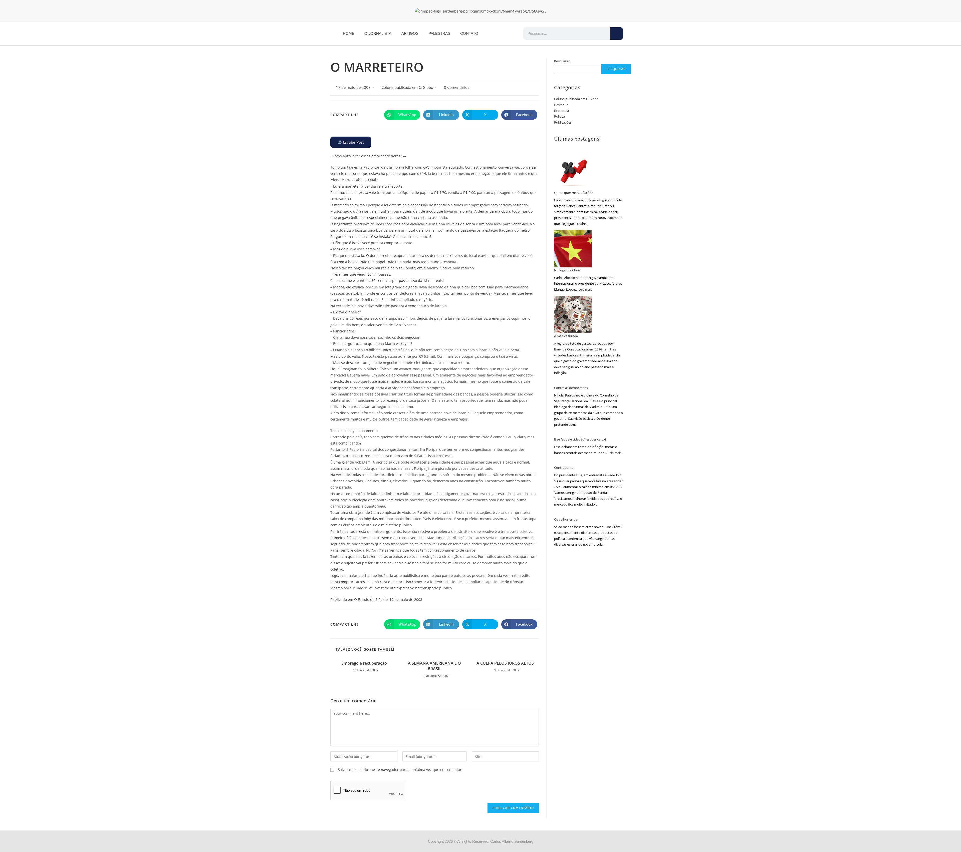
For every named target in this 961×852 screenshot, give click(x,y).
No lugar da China (567, 270)
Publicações (563, 122)
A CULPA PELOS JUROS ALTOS (505, 663)
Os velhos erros (565, 519)
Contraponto (564, 467)
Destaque (561, 105)
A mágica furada (566, 336)
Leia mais (585, 289)
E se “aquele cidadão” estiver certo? (580, 439)
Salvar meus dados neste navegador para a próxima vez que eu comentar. (400, 769)
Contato (469, 33)
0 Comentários (456, 87)
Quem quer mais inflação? (573, 192)
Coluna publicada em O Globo (407, 87)
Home (348, 33)
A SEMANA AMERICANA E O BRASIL (434, 665)
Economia (561, 110)
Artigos (409, 33)
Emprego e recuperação (364, 663)
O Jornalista (377, 33)
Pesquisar (562, 61)
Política (559, 116)
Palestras (439, 33)
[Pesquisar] (616, 33)
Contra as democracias (571, 387)
